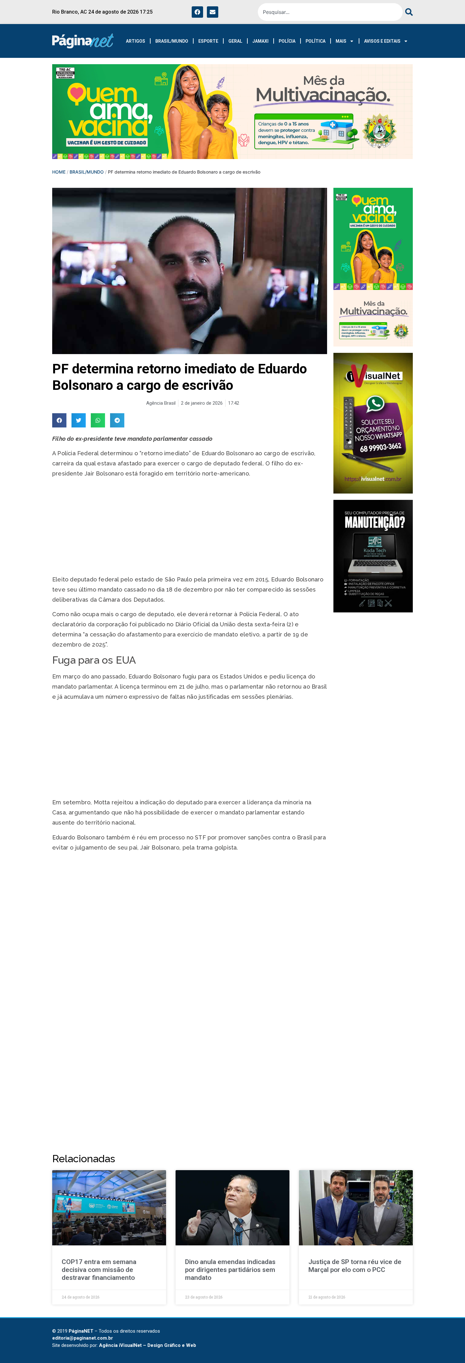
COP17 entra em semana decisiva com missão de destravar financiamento (99, 1269)
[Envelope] (212, 12)
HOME (58, 172)
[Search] (408, 12)
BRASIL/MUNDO (171, 41)
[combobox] (330, 12)
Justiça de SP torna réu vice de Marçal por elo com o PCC (354, 1266)
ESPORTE (208, 41)
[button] (59, 420)
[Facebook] (197, 12)
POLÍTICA (316, 41)
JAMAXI (260, 41)
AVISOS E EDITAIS (382, 41)
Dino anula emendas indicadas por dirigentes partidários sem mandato (230, 1269)
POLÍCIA (287, 41)
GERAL (235, 41)
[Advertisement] (189, 527)
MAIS (341, 41)
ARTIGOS (135, 41)
